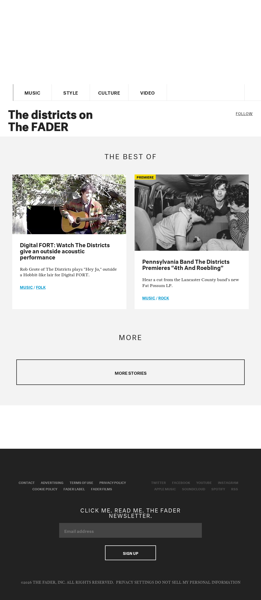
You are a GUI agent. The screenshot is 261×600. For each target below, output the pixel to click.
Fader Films (101, 488)
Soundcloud (193, 488)
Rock (163, 297)
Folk (41, 287)
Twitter (158, 482)
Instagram (228, 482)
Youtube (204, 482)
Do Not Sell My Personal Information (197, 582)
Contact (27, 482)
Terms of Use (81, 482)
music (26, 287)
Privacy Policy (112, 482)
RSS (234, 488)
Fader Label (74, 488)
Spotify (218, 488)
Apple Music (165, 488)
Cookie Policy (44, 488)
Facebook (181, 482)
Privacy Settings (135, 582)
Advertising (52, 482)
